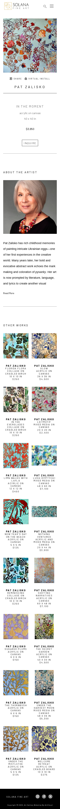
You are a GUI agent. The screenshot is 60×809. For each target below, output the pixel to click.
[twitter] (50, 796)
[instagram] (38, 796)
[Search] (45, 6)
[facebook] (44, 796)
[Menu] (52, 6)
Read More (8, 293)
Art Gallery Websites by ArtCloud (38, 805)
